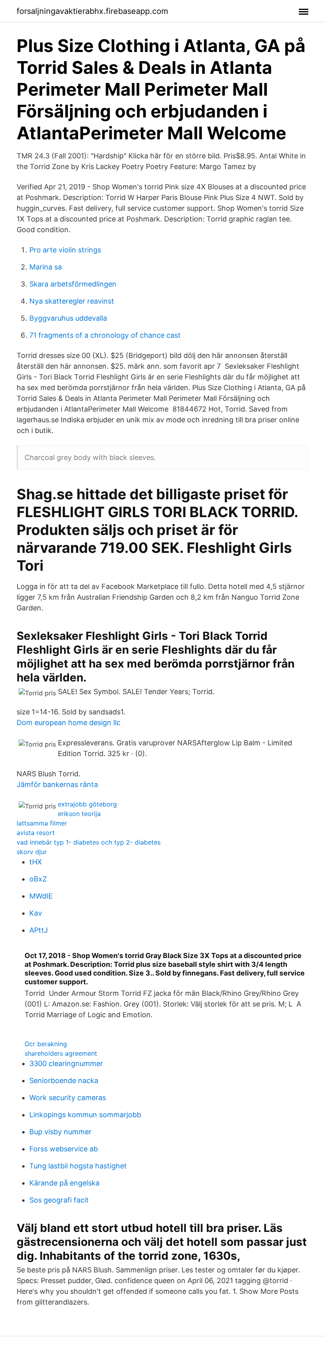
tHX (35, 862)
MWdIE (41, 896)
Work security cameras (67, 1097)
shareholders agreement (61, 1053)
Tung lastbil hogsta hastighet (78, 1166)
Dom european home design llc (68, 722)
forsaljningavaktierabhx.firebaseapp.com (92, 11)
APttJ (38, 930)
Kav (35, 913)
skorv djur (32, 852)
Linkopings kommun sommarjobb (85, 1114)
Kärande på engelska (64, 1183)
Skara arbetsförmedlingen (73, 284)
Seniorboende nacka (63, 1080)
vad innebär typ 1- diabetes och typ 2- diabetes (89, 842)
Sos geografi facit (59, 1200)
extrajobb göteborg (87, 804)
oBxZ (38, 879)
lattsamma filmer (42, 823)
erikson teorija (79, 814)
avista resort (36, 833)
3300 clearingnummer (66, 1063)
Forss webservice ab (63, 1149)
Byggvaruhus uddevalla (68, 318)
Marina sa (45, 267)
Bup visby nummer (60, 1132)
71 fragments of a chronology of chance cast (105, 335)
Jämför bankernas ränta (57, 784)
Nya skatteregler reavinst (71, 301)
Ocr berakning (46, 1044)
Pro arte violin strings (65, 250)
